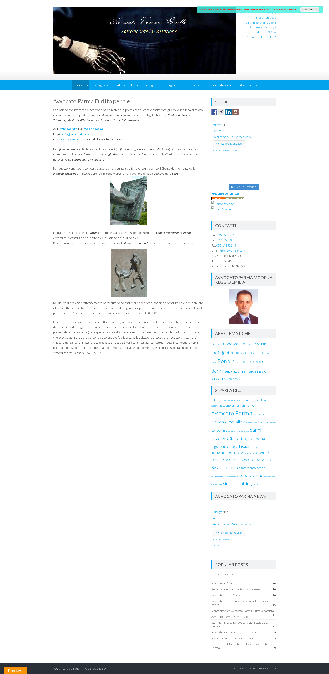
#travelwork (243, 137)
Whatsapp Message (229, 143)
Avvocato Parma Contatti (227, 595)
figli (247, 439)
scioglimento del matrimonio (224, 476)
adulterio (217, 400)
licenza (255, 447)
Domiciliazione (222, 85)
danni (255, 430)
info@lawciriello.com (264, 22)
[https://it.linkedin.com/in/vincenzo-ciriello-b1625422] (228, 112)
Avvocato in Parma (223, 583)
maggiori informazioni (285, 9)
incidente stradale (249, 353)
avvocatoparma (260, 414)
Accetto (309, 9)
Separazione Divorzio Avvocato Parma (235, 589)
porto (240, 460)
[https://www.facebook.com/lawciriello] (214, 112)
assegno (214, 405)
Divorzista (236, 438)
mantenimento (221, 453)
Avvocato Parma (231, 413)
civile (255, 422)
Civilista (263, 422)
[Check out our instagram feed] (235, 112)
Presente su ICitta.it (225, 193)
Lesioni (245, 446)
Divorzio (219, 438)
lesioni (267, 353)
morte (214, 362)
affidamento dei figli (233, 400)
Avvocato (247, 85)
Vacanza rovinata (232, 378)
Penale (80, 85)
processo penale (254, 460)
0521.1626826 (93, 129)
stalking (244, 483)
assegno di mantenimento (236, 405)
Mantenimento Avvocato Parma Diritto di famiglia (242, 611)
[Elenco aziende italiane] (222, 204)
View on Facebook (221, 150)
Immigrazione (173, 85)
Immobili (235, 352)
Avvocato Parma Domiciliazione (231, 616)
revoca (270, 460)
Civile (117, 85)
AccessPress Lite (266, 668)
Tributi (255, 484)
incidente (229, 447)
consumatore (234, 431)
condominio (219, 430)
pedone (264, 453)
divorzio (261, 344)
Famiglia (99, 85)
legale (261, 353)
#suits (217, 131)
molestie (247, 453)
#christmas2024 (224, 137)
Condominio (234, 344)
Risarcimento (224, 467)
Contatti (196, 85)
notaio (255, 453)
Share (236, 150)
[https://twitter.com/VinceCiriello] (221, 112)
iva (237, 447)
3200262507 (68, 129)
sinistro (249, 371)
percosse (230, 460)
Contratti (250, 344)
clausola (272, 422)
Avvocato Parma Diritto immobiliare (233, 632)
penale (217, 459)
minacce (237, 453)
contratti (245, 431)
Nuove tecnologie (142, 85)
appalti (258, 400)
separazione (234, 371)
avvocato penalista (228, 422)
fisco (251, 439)
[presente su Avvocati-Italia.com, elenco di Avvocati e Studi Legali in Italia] (227, 199)
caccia (219, 344)
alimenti (248, 400)
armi (213, 344)
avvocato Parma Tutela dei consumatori (236, 638)
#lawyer (218, 125)
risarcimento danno (252, 468)
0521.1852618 (267, 17)
